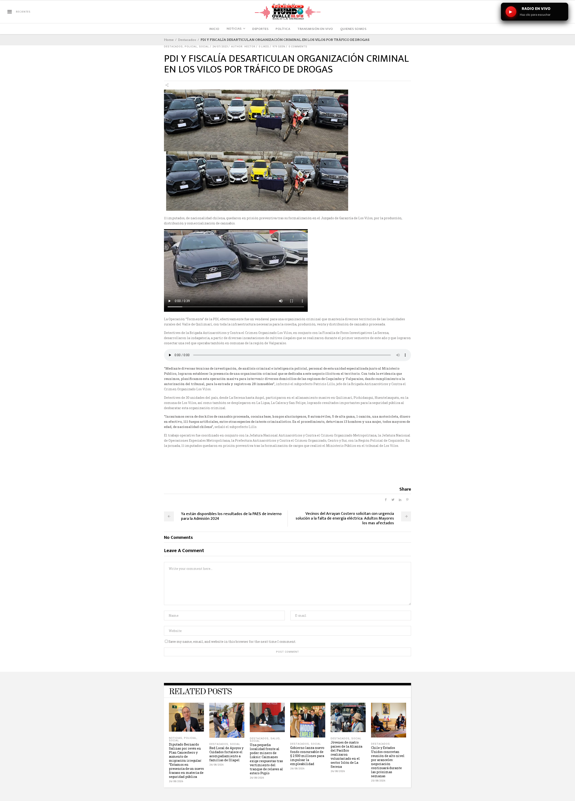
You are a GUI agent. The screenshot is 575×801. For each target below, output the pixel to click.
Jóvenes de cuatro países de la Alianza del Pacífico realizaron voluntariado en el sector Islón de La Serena (346, 754)
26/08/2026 (176, 781)
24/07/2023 (220, 46)
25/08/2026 (378, 780)
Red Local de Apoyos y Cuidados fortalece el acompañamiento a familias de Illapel (226, 754)
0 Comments (298, 46)
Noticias (175, 738)
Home (169, 40)
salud (275, 738)
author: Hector (243, 46)
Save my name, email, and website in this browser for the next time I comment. (232, 641)
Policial (191, 46)
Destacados (187, 40)
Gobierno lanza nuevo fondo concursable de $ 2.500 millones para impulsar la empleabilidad (307, 756)
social (204, 46)
